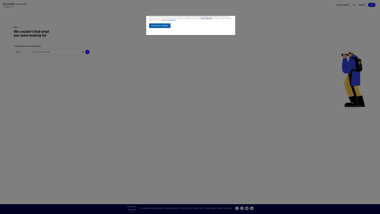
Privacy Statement (206, 18)
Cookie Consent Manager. (169, 20)
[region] (190, 25)
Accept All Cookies (160, 26)
